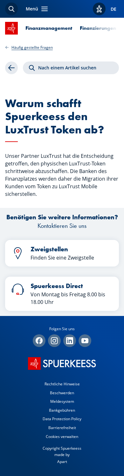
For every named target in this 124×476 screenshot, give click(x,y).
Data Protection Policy (62, 418)
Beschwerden (62, 393)
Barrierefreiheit (62, 427)
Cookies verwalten (62, 436)
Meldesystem (62, 401)
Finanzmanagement (48, 28)
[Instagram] (54, 340)
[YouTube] (85, 340)
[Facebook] (39, 340)
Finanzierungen (98, 28)
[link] (11, 67)
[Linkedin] (69, 340)
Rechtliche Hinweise (62, 384)
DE (113, 9)
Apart (62, 461)
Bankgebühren (62, 410)
